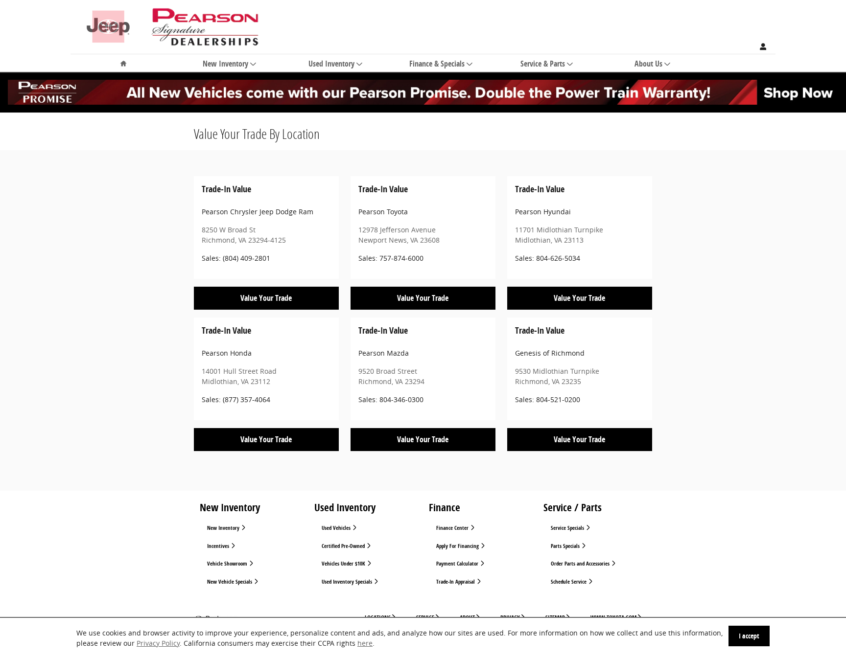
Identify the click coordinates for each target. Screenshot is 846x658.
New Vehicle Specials (230, 581)
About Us (648, 64)
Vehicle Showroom (228, 563)
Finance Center (453, 527)
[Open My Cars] (761, 47)
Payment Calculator (458, 563)
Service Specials (568, 527)
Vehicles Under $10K (344, 563)
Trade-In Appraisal (456, 581)
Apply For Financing (458, 546)
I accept (749, 635)
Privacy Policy (158, 643)
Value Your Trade (266, 298)
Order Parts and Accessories (581, 563)
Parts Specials (566, 546)
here (365, 643)
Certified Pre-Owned (344, 546)
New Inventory (225, 64)
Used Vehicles (337, 527)
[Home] (108, 22)
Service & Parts (542, 64)
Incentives (219, 546)
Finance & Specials (437, 64)
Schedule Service (569, 581)
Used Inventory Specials (348, 581)
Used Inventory (331, 64)
